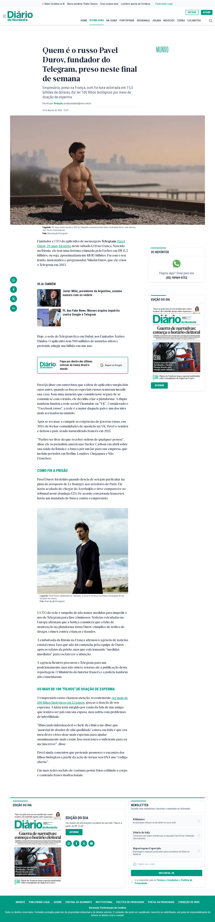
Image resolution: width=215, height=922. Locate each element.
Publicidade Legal (164, 3)
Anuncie (20, 902)
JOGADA (156, 20)
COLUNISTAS (194, 20)
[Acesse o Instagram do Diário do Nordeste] (69, 843)
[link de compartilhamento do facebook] (13, 289)
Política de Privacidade (130, 902)
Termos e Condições (168, 880)
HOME (84, 20)
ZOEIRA (181, 20)
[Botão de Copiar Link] (13, 308)
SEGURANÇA (143, 20)
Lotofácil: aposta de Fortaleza (135, 3)
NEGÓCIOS (169, 20)
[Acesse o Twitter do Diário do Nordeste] (84, 843)
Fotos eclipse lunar (109, 3)
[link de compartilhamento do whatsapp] (13, 280)
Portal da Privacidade (161, 902)
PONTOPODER (126, 20)
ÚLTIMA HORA (96, 20)
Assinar (159, 385)
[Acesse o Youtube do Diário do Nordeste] (91, 843)
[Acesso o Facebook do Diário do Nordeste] (76, 843)
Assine (58, 902)
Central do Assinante (78, 902)
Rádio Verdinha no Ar (55, 3)
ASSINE (207, 12)
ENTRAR (192, 12)
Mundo (162, 50)
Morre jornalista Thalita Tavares (82, 3)
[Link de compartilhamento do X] (13, 298)
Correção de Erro (189, 902)
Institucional (104, 902)
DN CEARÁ (111, 20)
